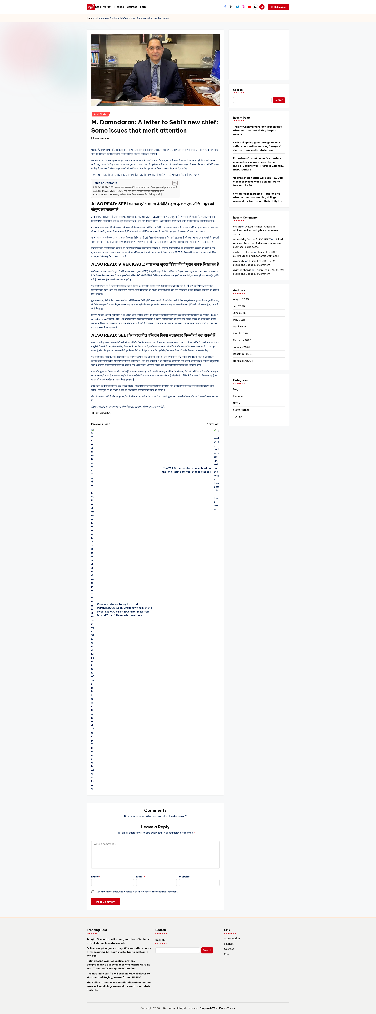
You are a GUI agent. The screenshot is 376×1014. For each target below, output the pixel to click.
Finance (238, 396)
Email (140, 876)
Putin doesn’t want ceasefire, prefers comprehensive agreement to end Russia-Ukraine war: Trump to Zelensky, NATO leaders (258, 164)
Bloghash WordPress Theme (218, 1008)
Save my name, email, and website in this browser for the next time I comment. (137, 891)
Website (184, 876)
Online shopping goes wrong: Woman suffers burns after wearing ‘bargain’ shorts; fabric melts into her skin (257, 146)
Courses (229, 949)
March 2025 (240, 333)
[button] (278, 7)
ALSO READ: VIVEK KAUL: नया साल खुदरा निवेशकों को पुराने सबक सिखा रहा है (129, 191)
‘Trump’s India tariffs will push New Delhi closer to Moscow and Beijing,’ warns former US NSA (258, 181)
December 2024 (243, 354)
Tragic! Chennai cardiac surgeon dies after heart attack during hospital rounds (257, 130)
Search (238, 89)
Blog (236, 389)
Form (227, 954)
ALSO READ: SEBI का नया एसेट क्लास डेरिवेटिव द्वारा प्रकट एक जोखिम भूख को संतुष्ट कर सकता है (136, 187)
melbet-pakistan (243, 252)
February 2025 (242, 340)
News (236, 403)
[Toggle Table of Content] (173, 183)
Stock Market (101, 114)
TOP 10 (237, 416)
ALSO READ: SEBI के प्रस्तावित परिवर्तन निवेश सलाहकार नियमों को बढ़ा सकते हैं (128, 194)
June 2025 (239, 313)
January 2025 (241, 347)
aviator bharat (242, 270)
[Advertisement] (259, 54)
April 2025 (239, 326)
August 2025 (241, 299)
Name (95, 876)
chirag (237, 226)
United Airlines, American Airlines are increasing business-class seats (255, 230)
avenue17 (239, 261)
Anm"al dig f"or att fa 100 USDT (252, 239)
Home (89, 18)
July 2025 (239, 306)
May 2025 (239, 320)
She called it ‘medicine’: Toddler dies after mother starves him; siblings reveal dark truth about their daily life (257, 197)
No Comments (102, 138)
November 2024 (243, 361)
